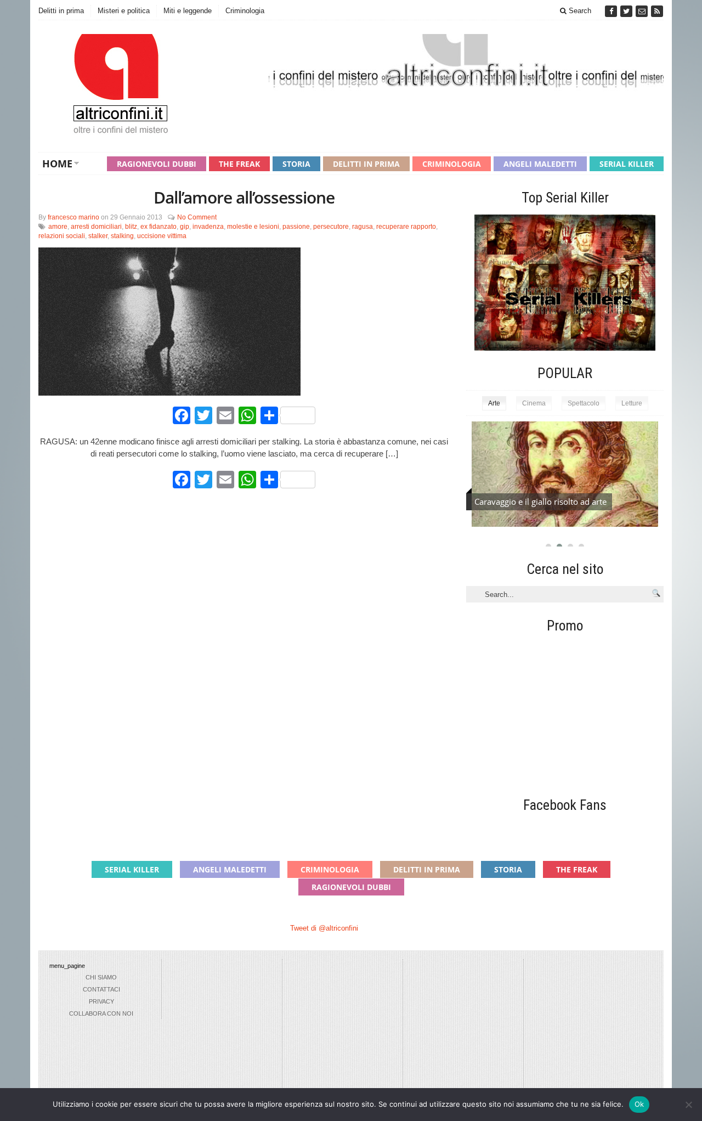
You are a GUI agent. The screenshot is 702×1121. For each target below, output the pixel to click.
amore (57, 226)
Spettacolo (583, 403)
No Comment (197, 217)
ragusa (362, 226)
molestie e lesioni (253, 226)
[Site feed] (657, 11)
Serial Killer (626, 164)
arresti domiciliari (96, 226)
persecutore (331, 226)
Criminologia (244, 11)
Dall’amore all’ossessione (244, 197)
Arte (494, 403)
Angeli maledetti (540, 164)
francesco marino (73, 217)
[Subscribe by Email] (642, 11)
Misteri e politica (124, 11)
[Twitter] (627, 11)
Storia (296, 164)
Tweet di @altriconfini (324, 928)
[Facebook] (612, 11)
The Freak (239, 164)
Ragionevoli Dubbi (156, 164)
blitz (131, 226)
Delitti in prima (61, 11)
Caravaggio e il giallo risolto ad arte (540, 501)
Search (579, 11)
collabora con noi (101, 1013)
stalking (122, 236)
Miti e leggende (187, 11)
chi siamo (101, 977)
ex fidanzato (158, 226)
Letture (631, 403)
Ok (639, 1104)
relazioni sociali (61, 236)
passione (296, 226)
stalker (97, 236)
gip (184, 226)
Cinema (534, 403)
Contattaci (101, 989)
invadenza (208, 226)
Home (57, 163)
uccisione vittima (161, 236)
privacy (101, 1001)
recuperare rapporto (406, 226)
